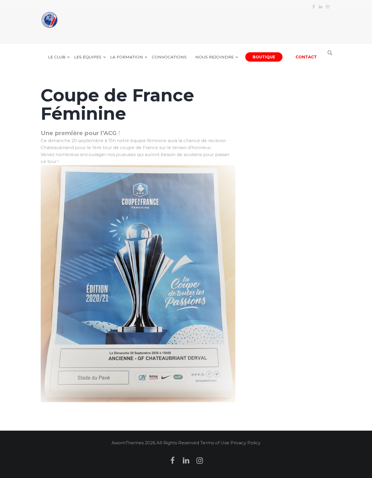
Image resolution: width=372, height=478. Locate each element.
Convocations (169, 57)
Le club (56, 57)
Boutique (264, 57)
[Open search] (330, 56)
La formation (126, 57)
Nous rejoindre (214, 57)
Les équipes (87, 57)
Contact (306, 57)
